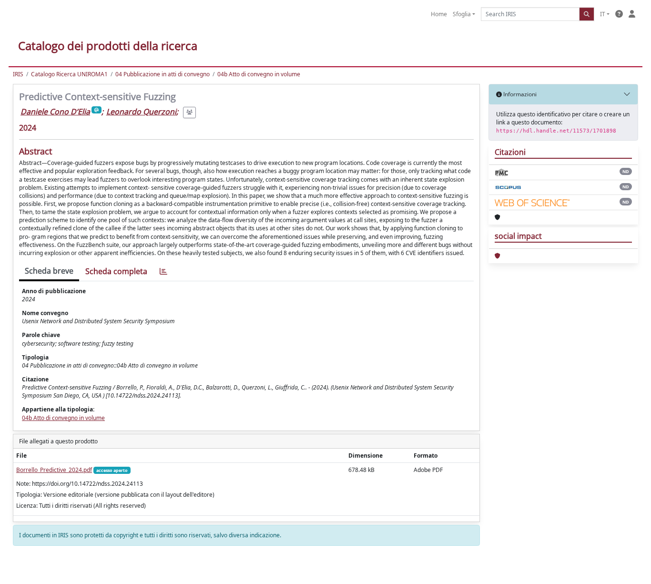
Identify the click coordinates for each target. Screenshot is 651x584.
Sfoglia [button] (462, 14)
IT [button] (602, 14)
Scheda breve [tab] (49, 271)
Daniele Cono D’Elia (55, 111)
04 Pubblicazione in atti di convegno (162, 74)
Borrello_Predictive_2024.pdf (54, 470)
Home (439, 14)
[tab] (163, 271)
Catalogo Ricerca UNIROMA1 (69, 74)
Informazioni (519, 94)
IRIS (18, 74)
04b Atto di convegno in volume (258, 74)
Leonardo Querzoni (141, 111)
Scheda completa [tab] (116, 271)
